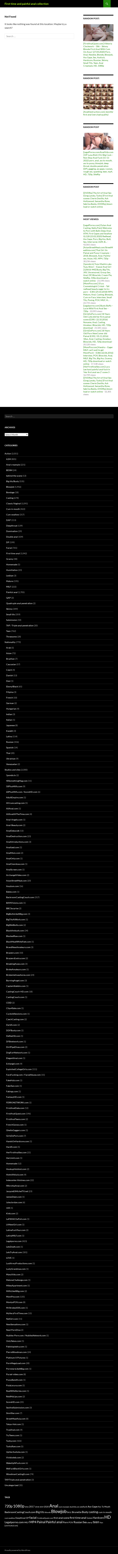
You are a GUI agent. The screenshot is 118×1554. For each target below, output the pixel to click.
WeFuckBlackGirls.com (17, 1468)
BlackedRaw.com (14, 936)
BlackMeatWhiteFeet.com (18, 941)
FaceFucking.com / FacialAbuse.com (23, 1074)
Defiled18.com (13, 1036)
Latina (9, 736)
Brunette (76, 1512)
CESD (9, 1002)
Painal (41, 1522)
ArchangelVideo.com (16, 875)
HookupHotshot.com (16, 1169)
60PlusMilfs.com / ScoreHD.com (21, 792)
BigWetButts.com (14, 925)
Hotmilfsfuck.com (14, 1174)
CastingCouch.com (15, 997)
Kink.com (10, 1213)
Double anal (12, 536)
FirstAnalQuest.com (15, 1113)
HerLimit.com (12, 1158)
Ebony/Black (12, 686)
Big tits (40, 1512)
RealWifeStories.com (16, 1391)
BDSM (9, 470)
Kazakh (9, 731)
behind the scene (14, 475)
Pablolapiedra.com (15, 1346)
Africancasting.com (15, 803)
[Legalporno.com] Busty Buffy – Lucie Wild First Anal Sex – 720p (98, 308)
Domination (12, 531)
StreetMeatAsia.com (16, 1418)
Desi (8, 681)
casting (93, 1512)
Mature (9, 581)
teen (96, 1522)
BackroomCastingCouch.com (20, 897)
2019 (41, 1507)
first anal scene (61, 1517)
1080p (18, 1506)
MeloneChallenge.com (17, 1280)
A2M (8, 459)
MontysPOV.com (14, 1302)
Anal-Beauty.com (14, 825)
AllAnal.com (12, 808)
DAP (8, 520)
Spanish (10, 747)
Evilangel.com (12, 1063)
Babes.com (11, 891)
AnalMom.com (13, 853)
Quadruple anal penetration (19, 603)
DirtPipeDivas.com (15, 1047)
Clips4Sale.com (13, 1008)
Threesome (11, 636)
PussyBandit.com (14, 1380)
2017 (32, 1506)
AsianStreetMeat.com (16, 880)
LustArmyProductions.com (19, 1263)
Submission (11, 620)
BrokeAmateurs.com (16, 969)
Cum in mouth (13, 509)
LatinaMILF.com (13, 1235)
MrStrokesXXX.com (15, 1307)
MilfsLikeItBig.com (15, 1291)
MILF (8, 586)
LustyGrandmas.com (16, 1269)
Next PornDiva (13, 1330)
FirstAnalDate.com (15, 1108)
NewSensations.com (15, 1324)
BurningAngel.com (15, 980)
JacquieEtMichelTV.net (17, 1191)
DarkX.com (11, 1025)
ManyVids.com (13, 1274)
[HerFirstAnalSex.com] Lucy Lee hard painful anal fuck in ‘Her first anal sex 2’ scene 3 (96, 369)
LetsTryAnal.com (14, 1252)
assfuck (83, 1506)
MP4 (32, 1522)
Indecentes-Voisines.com (18, 1180)
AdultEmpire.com (14, 797)
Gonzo (89, 1518)
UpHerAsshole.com (15, 1452)
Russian (10, 742)
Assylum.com (12, 886)
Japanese (10, 725)
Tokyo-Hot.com (13, 1424)
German (10, 703)
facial (32, 1517)
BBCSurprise (12, 908)
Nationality (10, 642)
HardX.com (11, 1147)
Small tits (10, 614)
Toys (101, 1522)
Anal (53, 1505)
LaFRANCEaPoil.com (16, 1219)
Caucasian (11, 664)
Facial (9, 548)
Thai (8, 753)
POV (71, 1522)
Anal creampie (13, 464)
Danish (9, 675)
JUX (8, 1208)
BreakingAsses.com (15, 964)
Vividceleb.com (13, 1457)
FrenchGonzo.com (15, 1124)
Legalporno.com (14, 1241)
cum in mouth (105, 1512)
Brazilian (10, 658)
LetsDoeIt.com (13, 1246)
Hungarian (11, 708)
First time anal (13, 553)
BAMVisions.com (14, 902)
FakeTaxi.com (12, 1086)
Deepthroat (11, 525)
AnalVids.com (75, 1507)
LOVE (9, 1257)
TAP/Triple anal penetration (18, 1479)
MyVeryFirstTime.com (17, 1313)
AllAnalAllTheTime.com (17, 814)
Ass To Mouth (104, 1506)
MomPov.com (12, 1296)
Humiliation (12, 570)
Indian (9, 714)
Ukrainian (11, 758)
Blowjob (10, 486)
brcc (69, 1512)
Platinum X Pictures (15, 1357)
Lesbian (9, 575)
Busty (85, 1512)
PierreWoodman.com (16, 1352)
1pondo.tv (11, 775)
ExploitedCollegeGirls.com (19, 1069)
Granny (9, 559)
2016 (27, 1507)
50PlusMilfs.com (14, 786)
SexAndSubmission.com (17, 1407)
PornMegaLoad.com (15, 1363)
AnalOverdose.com (15, 864)
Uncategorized (11, 1485)
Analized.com (12, 847)
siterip (89, 1522)
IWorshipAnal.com (15, 1185)
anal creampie (64, 1507)
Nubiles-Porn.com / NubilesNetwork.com (26, 1335)
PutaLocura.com (14, 1385)
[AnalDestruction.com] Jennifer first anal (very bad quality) (98, 113)
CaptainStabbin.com (16, 986)
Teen (8, 631)
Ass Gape (93, 1506)
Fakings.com (12, 1091)
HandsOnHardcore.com (17, 1141)
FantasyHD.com (14, 1097)
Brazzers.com (12, 952)
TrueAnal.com (13, 1429)
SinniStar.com (12, 1413)
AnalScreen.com (14, 869)
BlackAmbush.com (15, 930)
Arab (8, 647)
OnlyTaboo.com (13, 1341)
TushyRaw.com (13, 1446)
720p (9, 1506)
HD (107, 1517)
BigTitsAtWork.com (15, 919)
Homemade (11, 564)
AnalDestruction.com (16, 836)
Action (8, 453)
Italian (9, 719)
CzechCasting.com (15, 1019)
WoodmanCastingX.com (17, 1474)
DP (7, 542)
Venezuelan (11, 764)
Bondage (10, 492)
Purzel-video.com (14, 1374)
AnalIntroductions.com (17, 841)
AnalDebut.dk (12, 830)
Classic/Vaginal (13, 503)
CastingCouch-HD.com (17, 991)
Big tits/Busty (12, 481)
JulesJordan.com (14, 1202)
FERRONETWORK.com (17, 1102)
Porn (65, 1522)
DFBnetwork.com (14, 1041)
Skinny (9, 609)
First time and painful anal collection (27, 3)
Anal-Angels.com (14, 819)
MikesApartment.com (16, 1285)
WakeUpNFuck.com (15, 1463)
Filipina (9, 692)
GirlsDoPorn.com (14, 1135)
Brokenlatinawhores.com (18, 975)
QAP (8, 597)
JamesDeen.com (14, 1196)
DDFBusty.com (13, 1030)
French (9, 697)
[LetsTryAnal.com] (11, 1526)
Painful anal (12, 592)
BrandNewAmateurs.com (18, 947)
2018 (37, 1507)
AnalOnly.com (13, 858)
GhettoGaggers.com (15, 1130)
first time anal (78, 1517)
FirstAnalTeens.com (15, 1119)
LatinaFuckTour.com (16, 1230)
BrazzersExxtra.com (15, 958)
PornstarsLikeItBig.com (17, 1368)
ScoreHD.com (13, 1402)
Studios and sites (12, 769)
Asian (9, 653)
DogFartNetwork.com (16, 1052)
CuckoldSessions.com (16, 1013)
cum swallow (10, 1518)
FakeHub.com (12, 1080)
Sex (85, 1522)
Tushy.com (11, 1441)
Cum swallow (12, 514)
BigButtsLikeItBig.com (16, 914)
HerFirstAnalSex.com (16, 1152)
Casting (9, 498)
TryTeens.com (12, 1435)
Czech (9, 670)
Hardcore (98, 1517)
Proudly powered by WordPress (17, 1550)
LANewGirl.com (14, 1224)
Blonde (48, 1512)
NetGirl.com (12, 1318)
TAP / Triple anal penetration (19, 625)
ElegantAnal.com (14, 1058)
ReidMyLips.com (14, 1396)
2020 (46, 1506)
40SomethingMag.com (17, 780)
